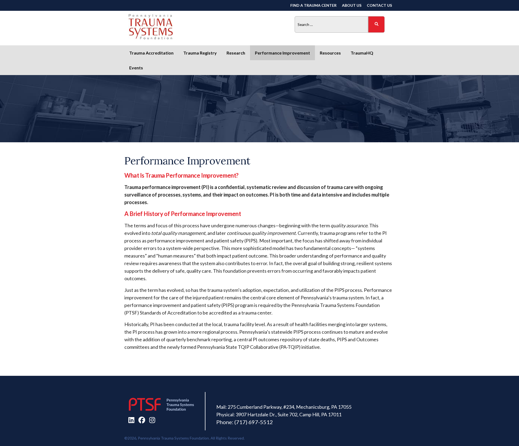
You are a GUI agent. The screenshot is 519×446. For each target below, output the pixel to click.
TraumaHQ (362, 52)
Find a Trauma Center (313, 5)
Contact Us (379, 5)
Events (136, 67)
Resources (330, 52)
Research (236, 52)
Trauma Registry (200, 52)
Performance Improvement (282, 52)
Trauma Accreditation (151, 52)
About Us (351, 5)
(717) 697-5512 (253, 422)
